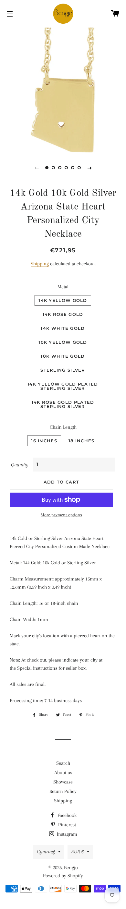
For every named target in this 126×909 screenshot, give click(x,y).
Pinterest (66, 825)
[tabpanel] (63, 89)
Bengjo (71, 867)
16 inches (44, 440)
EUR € (77, 852)
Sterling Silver (62, 370)
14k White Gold (63, 328)
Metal (63, 287)
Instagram (66, 834)
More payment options (61, 514)
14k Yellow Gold (62, 300)
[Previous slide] (36, 168)
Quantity (19, 465)
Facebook (66, 815)
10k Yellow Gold (62, 342)
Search (63, 763)
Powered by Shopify (63, 876)
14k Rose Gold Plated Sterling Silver (63, 404)
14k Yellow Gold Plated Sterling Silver (62, 386)
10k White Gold (63, 356)
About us (63, 772)
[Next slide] (89, 168)
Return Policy (63, 791)
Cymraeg (46, 852)
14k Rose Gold (63, 314)
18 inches (81, 440)
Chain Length (63, 427)
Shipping (40, 264)
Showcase (63, 782)
